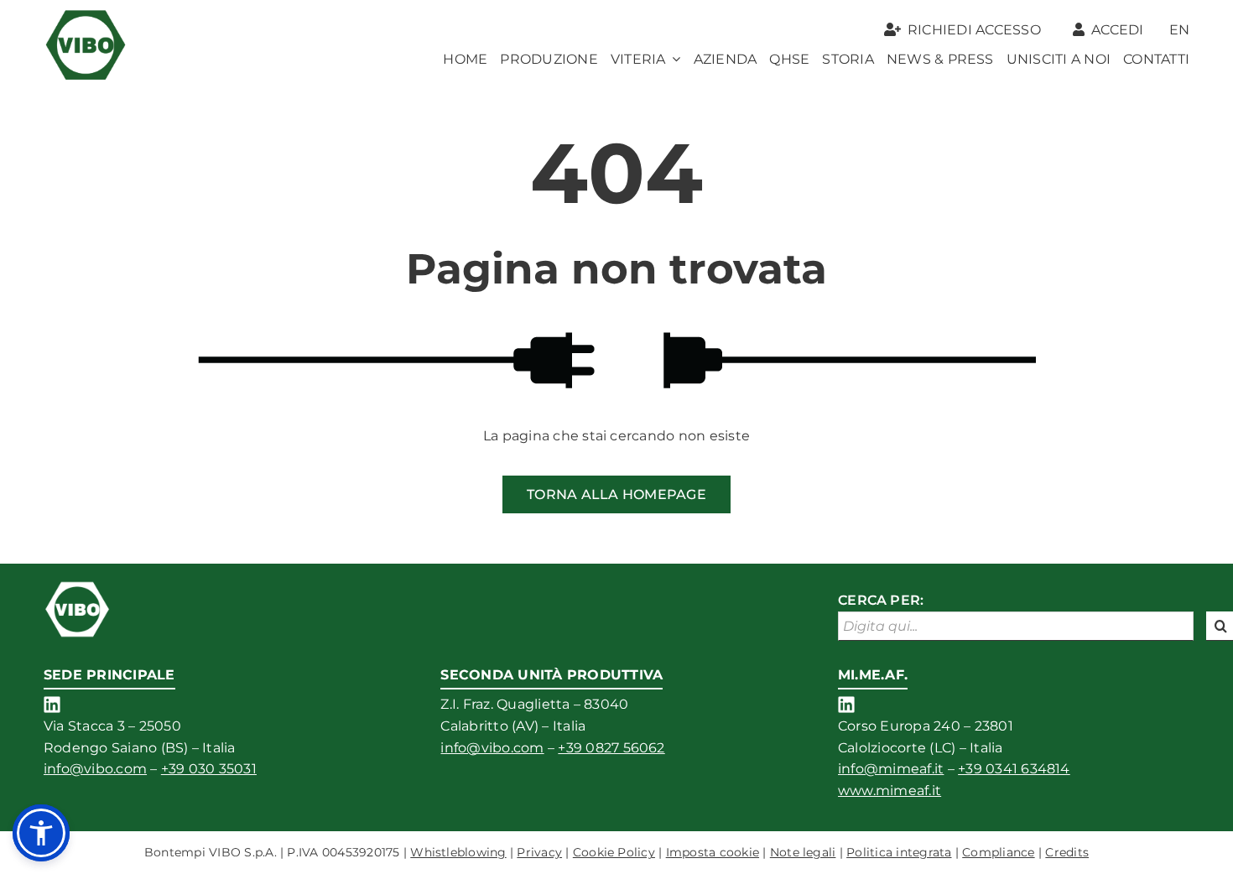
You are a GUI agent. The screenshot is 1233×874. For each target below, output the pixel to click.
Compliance (998, 852)
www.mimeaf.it (889, 791)
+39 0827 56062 (611, 748)
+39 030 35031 (209, 769)
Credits (1067, 852)
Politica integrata (898, 852)
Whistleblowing (458, 852)
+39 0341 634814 (1014, 769)
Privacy (539, 852)
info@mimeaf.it (891, 769)
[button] (41, 833)
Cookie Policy (614, 852)
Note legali (803, 852)
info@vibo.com (95, 769)
